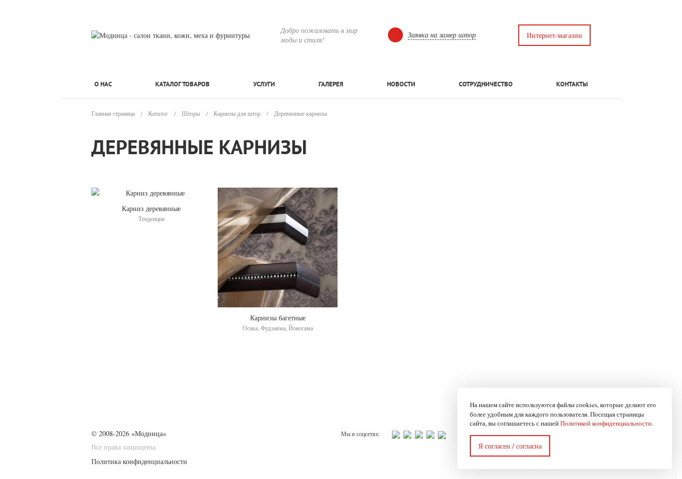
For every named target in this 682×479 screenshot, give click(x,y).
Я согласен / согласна (510, 446)
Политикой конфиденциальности (606, 423)
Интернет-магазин (554, 35)
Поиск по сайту (497, 35)
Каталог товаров (182, 84)
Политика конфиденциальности (139, 461)
